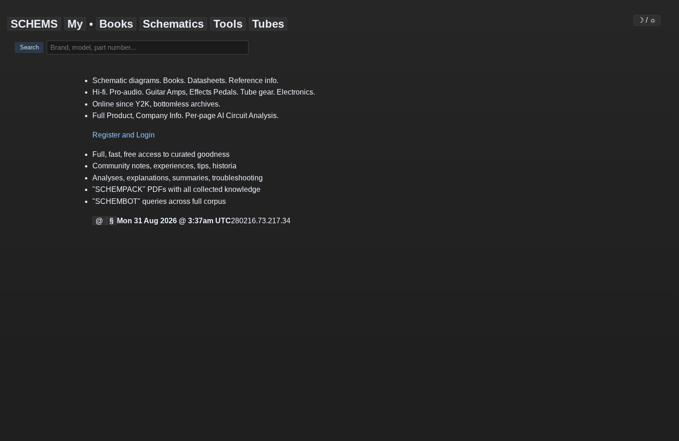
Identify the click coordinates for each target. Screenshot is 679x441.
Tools (227, 24)
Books (116, 24)
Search (29, 47)
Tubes (268, 24)
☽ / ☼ (646, 20)
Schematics (173, 24)
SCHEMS (34, 24)
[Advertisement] (44, 205)
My (75, 24)
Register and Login (123, 135)
